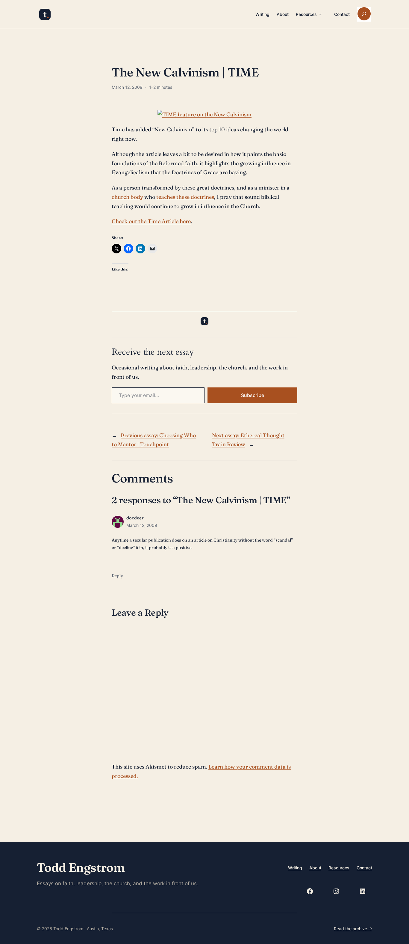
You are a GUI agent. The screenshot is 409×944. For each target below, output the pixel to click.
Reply (117, 575)
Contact (364, 867)
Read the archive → (353, 928)
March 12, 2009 (141, 525)
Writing (295, 867)
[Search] (364, 13)
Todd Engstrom (81, 867)
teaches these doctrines (185, 196)
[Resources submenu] (320, 14)
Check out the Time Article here (151, 221)
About (315, 867)
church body (127, 196)
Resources (338, 867)
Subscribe (252, 395)
